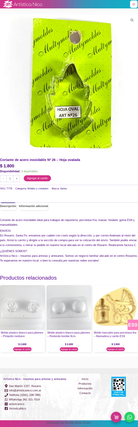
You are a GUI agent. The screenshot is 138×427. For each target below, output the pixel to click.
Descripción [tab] (8, 206)
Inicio (85, 379)
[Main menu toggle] (133, 4)
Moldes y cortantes (37, 188)
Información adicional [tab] (33, 206)
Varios (63, 188)
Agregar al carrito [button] (22, 349)
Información (85, 388)
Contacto (85, 393)
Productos (85, 383)
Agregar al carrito (37, 178)
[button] (132, 20)
